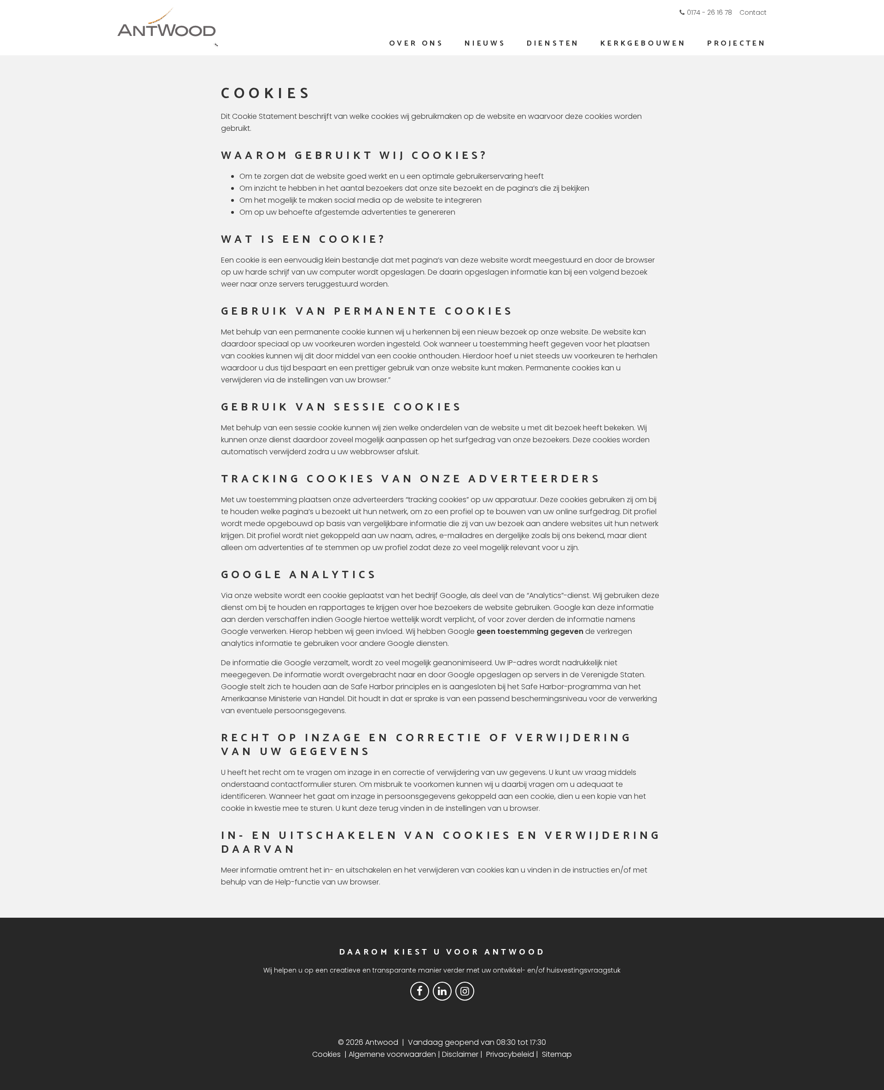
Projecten (737, 43)
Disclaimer (460, 1054)
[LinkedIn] (442, 990)
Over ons (416, 43)
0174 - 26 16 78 (709, 12)
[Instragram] (464, 990)
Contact (753, 12)
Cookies (326, 1054)
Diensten (553, 43)
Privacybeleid (510, 1054)
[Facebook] (419, 990)
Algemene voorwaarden (392, 1054)
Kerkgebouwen (643, 43)
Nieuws (485, 43)
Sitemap (557, 1054)
